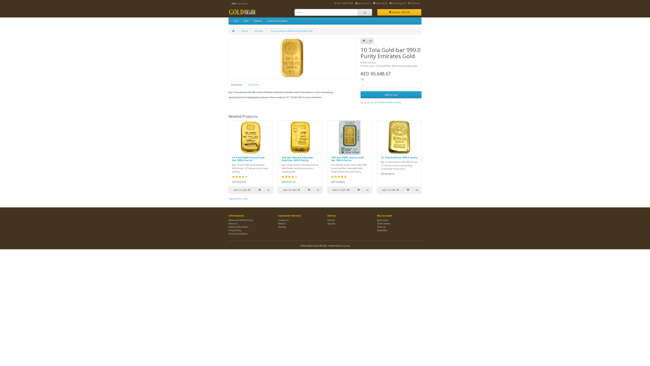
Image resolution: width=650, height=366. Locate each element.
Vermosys (345, 245)
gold (245, 198)
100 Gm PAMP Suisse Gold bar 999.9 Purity (347, 159)
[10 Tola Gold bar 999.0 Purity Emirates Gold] (292, 58)
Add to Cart (391, 94)
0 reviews (381, 102)
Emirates (259, 31)
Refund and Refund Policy (241, 220)
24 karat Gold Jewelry (277, 20)
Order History (384, 223)
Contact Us (283, 220)
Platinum (258, 20)
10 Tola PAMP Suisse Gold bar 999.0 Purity (248, 159)
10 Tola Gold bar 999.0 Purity (399, 157)
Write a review (394, 102)
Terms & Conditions (238, 233)
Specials (331, 223)
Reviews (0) (253, 84)
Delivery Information (238, 227)
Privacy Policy (235, 230)
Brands (331, 220)
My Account (382, 220)
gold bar (238, 198)
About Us (233, 223)
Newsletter (382, 230)
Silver (246, 20)
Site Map (282, 227)
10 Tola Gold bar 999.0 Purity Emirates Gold (291, 31)
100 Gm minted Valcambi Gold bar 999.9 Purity (297, 159)
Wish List (381, 227)
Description (236, 84)
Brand (245, 31)
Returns (281, 223)
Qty (362, 79)
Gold (236, 20)
